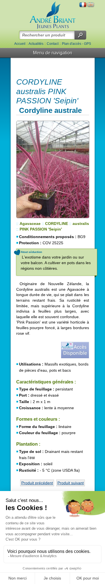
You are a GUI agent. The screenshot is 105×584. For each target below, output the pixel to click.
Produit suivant (70, 483)
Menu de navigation (52, 52)
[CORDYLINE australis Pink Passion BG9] (52, 169)
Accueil (19, 44)
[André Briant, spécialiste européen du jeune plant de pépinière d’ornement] (53, 15)
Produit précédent (37, 483)
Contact (53, 44)
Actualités (36, 44)
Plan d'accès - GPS (76, 44)
